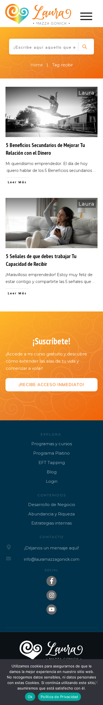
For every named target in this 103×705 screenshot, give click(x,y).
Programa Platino (51, 453)
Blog (52, 472)
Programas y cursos (51, 443)
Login (51, 481)
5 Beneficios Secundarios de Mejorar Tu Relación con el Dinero (45, 148)
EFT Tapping (51, 462)
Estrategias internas (51, 523)
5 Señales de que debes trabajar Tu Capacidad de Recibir (41, 260)
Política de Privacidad (59, 696)
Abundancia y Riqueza (51, 514)
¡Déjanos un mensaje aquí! (51, 548)
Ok (30, 696)
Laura (86, 93)
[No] (96, 682)
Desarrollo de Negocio (51, 504)
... (94, 170)
